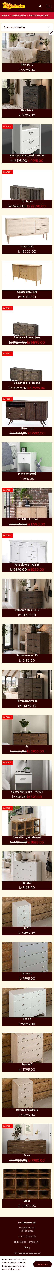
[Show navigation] (49, 6)
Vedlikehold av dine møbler (27, 1253)
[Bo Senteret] (14, 6)
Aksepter (43, 1264)
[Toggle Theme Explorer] (51, 32)
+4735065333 (28, 1236)
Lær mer (15, 1269)
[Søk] (40, 6)
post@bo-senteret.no (28, 1241)
